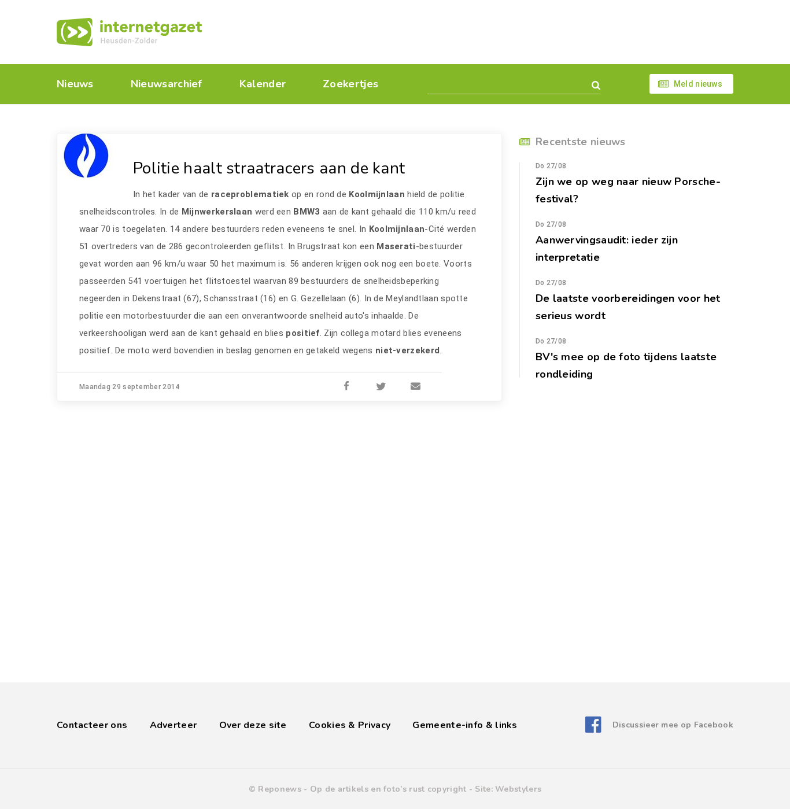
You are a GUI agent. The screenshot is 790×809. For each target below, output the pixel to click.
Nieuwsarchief (166, 84)
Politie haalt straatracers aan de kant (269, 168)
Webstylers (518, 789)
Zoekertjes (350, 84)
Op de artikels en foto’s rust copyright (388, 789)
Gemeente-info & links (464, 725)
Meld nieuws (698, 83)
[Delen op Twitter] (381, 387)
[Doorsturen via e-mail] (416, 387)
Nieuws (75, 84)
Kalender (262, 84)
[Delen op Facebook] (346, 387)
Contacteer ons (92, 725)
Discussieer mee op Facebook (672, 724)
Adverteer (173, 725)
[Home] (129, 32)
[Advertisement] (474, 32)
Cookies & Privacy (349, 725)
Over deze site (253, 725)
